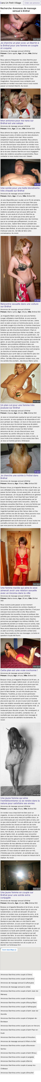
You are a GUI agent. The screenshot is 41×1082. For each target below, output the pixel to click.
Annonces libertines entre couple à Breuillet (17, 1073)
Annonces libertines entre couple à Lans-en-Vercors (20, 1026)
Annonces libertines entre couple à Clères (16, 975)
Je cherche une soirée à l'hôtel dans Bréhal (19, 476)
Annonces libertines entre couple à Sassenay (17, 998)
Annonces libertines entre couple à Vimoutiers (18, 1037)
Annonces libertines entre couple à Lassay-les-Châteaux (18, 1067)
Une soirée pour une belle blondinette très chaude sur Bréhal (20, 189)
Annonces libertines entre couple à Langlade (17, 1057)
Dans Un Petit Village (10, 3)
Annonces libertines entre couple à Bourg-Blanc (19, 1003)
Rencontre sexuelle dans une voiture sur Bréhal (19, 305)
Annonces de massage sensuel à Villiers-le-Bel (18, 1041)
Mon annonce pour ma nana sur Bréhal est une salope (17, 122)
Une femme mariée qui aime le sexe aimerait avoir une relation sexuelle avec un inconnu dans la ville (19, 590)
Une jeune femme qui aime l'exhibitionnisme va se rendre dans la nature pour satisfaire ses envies (20, 801)
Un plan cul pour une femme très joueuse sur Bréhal (17, 406)
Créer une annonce (32, 3)
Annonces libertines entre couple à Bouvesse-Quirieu (18, 1047)
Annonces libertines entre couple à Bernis (16, 1061)
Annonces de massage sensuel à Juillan (15, 987)
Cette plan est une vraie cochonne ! (19, 670)
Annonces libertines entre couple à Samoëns (17, 979)
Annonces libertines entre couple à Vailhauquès (18, 1007)
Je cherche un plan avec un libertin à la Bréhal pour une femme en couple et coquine (20, 45)
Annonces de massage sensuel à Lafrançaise (17, 983)
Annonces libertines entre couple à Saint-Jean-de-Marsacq (20, 992)
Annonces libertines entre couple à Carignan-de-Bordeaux (19, 1020)
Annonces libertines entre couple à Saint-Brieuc (19, 1053)
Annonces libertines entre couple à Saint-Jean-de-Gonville (20, 1012)
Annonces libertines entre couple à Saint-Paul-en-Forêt (19, 1031)
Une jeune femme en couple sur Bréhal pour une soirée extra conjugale (17, 895)
